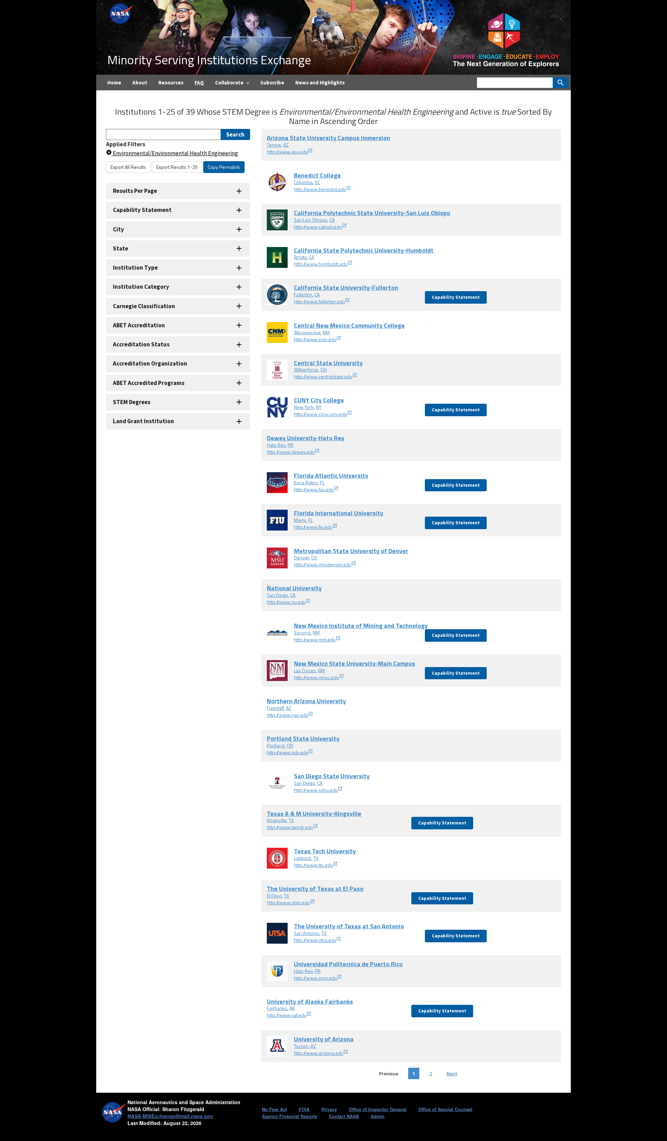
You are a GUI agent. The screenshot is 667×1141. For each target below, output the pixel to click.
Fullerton (303, 294)
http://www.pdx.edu (287, 752)
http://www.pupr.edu (315, 978)
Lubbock (302, 858)
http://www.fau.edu (314, 489)
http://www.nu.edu (286, 602)
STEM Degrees (131, 402)
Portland (276, 745)
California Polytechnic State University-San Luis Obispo (372, 212)
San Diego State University (332, 776)
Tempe (274, 144)
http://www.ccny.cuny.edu (320, 414)
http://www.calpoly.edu (318, 226)
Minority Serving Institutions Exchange (209, 59)
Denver (301, 557)
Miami (300, 520)
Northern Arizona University (306, 701)
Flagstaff (275, 708)
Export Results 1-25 (177, 167)
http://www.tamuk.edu (290, 827)
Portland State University (303, 738)
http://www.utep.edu (288, 902)
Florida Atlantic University (331, 475)
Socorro (302, 632)
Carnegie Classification (144, 306)
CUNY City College (319, 400)
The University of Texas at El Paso (315, 888)
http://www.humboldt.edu (320, 264)
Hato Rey (276, 445)
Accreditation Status (141, 344)
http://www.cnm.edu (315, 339)
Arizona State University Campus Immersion (328, 137)
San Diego (277, 595)
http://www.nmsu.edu (316, 677)
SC (317, 182)
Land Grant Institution (143, 421)
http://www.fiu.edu (313, 527)
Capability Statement (142, 210)
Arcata (300, 257)
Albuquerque (307, 332)
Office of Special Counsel (445, 1109)
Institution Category (141, 286)
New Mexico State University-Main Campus (354, 663)
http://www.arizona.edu (318, 1053)
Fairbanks (277, 1008)
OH (323, 369)
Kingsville (277, 820)
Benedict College (317, 175)
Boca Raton (306, 482)
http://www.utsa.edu (315, 940)
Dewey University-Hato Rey (305, 438)
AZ (286, 144)
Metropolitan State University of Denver (351, 551)
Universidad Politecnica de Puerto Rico (348, 964)
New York (304, 407)
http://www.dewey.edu (291, 451)
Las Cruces (305, 670)
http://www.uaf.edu (286, 1015)
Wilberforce (306, 369)
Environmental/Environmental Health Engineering (175, 153)
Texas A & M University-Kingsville (314, 813)
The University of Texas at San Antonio (349, 926)
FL (322, 482)
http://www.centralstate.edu (323, 376)
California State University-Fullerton (346, 287)
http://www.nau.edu (287, 715)
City (118, 229)
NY (318, 407)
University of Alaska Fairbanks (310, 1001)
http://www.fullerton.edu (319, 301)
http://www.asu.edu (287, 151)
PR (291, 445)
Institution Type (135, 267)
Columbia (303, 182)
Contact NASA (344, 1116)
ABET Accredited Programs (148, 383)
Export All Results (128, 167)
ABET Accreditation (139, 325)
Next (451, 1073)
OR (290, 745)
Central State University (328, 363)
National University (294, 588)
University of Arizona (324, 1039)
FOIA (304, 1109)
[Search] (560, 82)
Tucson (301, 1046)
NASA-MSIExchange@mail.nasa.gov (170, 1116)
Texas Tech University (325, 851)
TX (291, 820)
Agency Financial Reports (289, 1116)
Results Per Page (135, 191)
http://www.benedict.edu (320, 189)
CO (314, 557)
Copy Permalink (224, 167)
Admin (378, 1116)
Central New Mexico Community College (349, 325)
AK (292, 1008)
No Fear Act (274, 1109)
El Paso (274, 895)
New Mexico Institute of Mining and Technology (361, 625)
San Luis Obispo (310, 219)
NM (326, 332)
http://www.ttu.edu (313, 865)
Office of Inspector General (377, 1109)
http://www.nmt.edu (315, 639)
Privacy (329, 1109)
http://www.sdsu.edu (316, 790)
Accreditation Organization (150, 363)
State (120, 248)
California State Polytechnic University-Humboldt (364, 250)
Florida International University (338, 513)
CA (332, 219)
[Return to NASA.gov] (121, 13)
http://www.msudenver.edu (322, 564)
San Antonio (306, 933)
